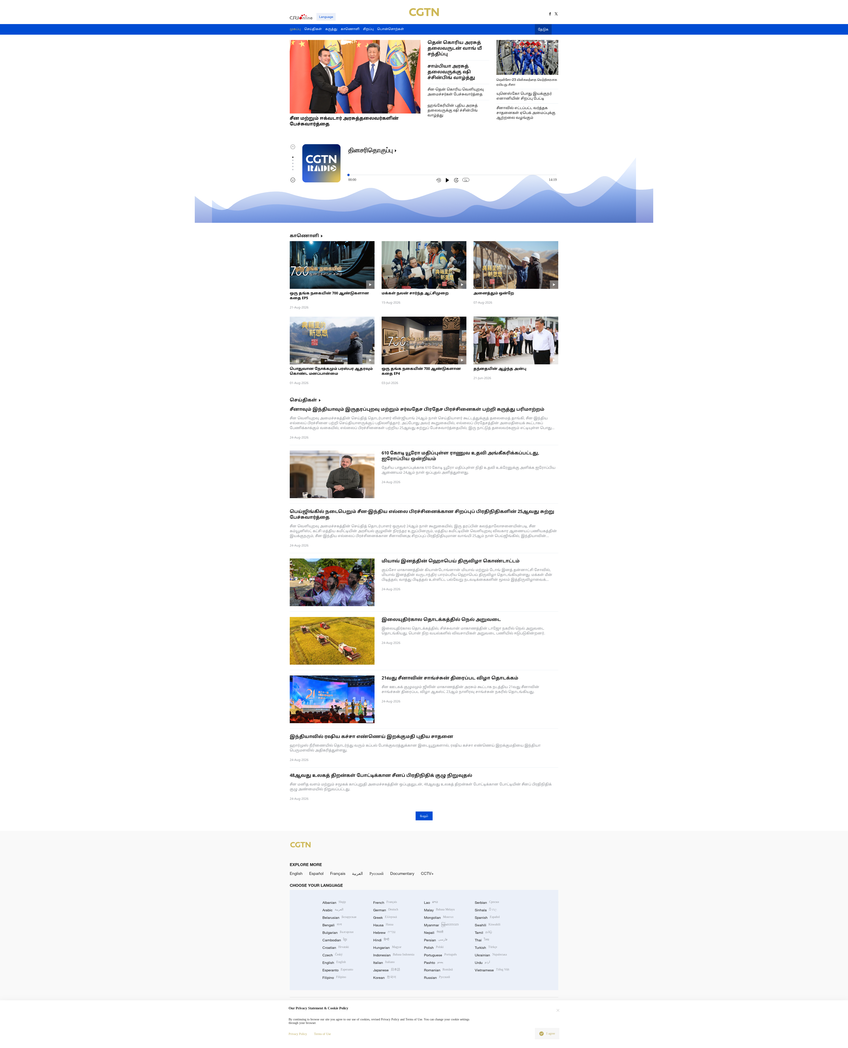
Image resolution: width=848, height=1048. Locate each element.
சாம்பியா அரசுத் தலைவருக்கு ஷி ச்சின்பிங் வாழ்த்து (451, 72)
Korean (384, 977)
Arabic (332, 910)
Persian (435, 940)
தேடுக (543, 30)
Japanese (386, 970)
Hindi (381, 940)
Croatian (335, 947)
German (385, 910)
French (385, 902)
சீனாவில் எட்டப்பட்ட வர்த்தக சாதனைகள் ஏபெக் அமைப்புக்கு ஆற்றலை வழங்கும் (525, 113)
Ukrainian (491, 955)
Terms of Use (322, 1034)
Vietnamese (492, 970)
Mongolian (438, 917)
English (296, 873)
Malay (439, 910)
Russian (437, 977)
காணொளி (304, 236)
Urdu (482, 962)
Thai (482, 940)
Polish (434, 947)
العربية (357, 873)
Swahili (487, 925)
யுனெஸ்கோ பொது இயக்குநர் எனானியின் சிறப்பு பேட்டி (524, 96)
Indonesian (393, 955)
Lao (431, 902)
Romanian (438, 970)
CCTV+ (427, 873)
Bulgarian (338, 932)
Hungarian (387, 947)
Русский (376, 873)
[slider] (348, 175)
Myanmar (441, 925)
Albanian (334, 902)
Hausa (383, 925)
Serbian (487, 902)
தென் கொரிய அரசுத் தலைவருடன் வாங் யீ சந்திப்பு (455, 48)
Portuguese (440, 955)
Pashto (433, 962)
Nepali (433, 932)
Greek (385, 917)
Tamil (483, 932)
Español (316, 873)
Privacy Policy (298, 1034)
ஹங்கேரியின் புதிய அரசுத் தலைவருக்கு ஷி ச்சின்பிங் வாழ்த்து (453, 111)
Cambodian (334, 940)
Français (337, 873)
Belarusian (339, 917)
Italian (384, 962)
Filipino (334, 977)
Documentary (402, 873)
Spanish (487, 917)
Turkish (486, 947)
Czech (332, 955)
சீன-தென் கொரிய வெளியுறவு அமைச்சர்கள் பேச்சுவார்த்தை (456, 92)
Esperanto (337, 970)
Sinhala (486, 910)
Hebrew (384, 932)
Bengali (332, 925)
